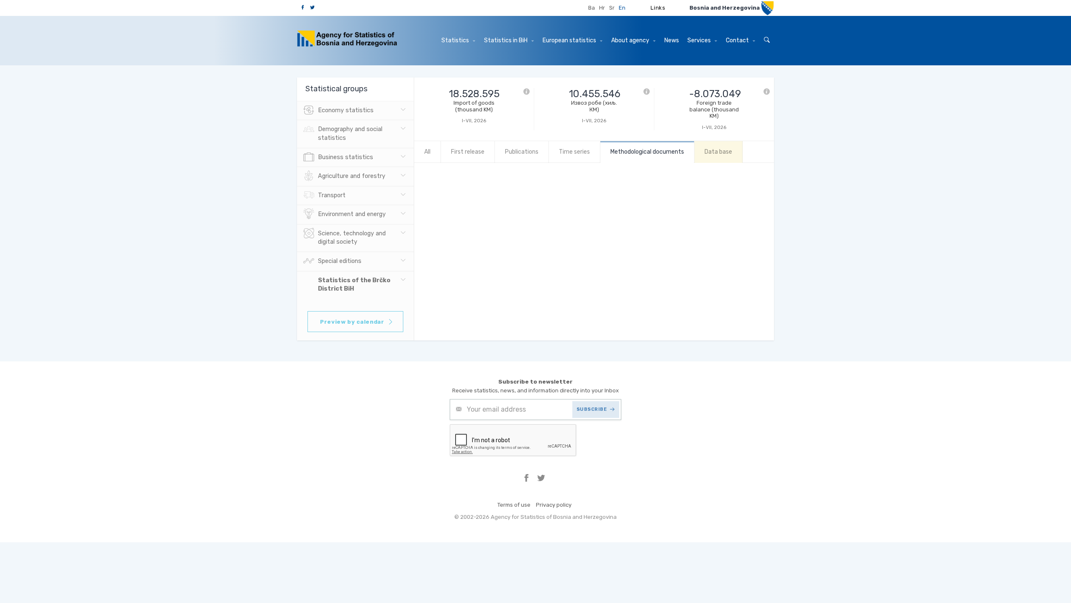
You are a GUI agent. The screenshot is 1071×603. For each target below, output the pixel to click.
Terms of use (513, 505)
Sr (612, 8)
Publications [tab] (521, 151)
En (622, 8)
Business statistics (345, 157)
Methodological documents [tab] (647, 151)
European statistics (570, 40)
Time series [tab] (574, 151)
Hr (602, 8)
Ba (591, 8)
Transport (332, 195)
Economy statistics (346, 110)
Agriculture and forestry (351, 176)
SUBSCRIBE (591, 409)
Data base (718, 151)
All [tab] (427, 151)
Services (699, 40)
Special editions (339, 261)
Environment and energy (352, 214)
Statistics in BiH (506, 40)
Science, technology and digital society (352, 238)
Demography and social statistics (350, 134)
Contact (738, 40)
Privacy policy (553, 505)
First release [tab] (467, 151)
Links (658, 8)
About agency (631, 40)
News (671, 40)
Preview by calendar (352, 322)
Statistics (455, 40)
